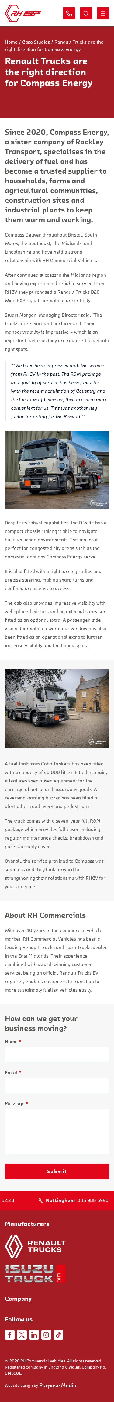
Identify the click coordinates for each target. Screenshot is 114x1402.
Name (13, 1041)
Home (11, 42)
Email (13, 1072)
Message (16, 1103)
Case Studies (36, 42)
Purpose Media (57, 1385)
